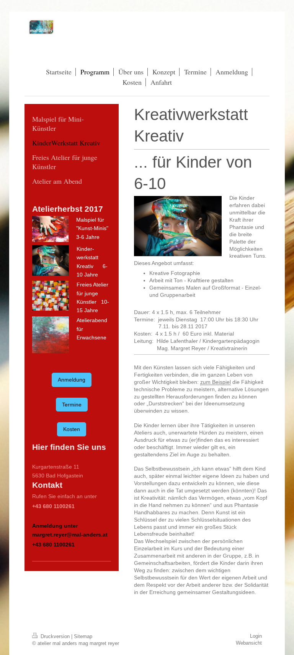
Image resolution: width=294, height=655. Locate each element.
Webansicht (249, 643)
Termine (72, 405)
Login (256, 636)
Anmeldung (71, 380)
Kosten (71, 429)
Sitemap (83, 636)
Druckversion (55, 636)
